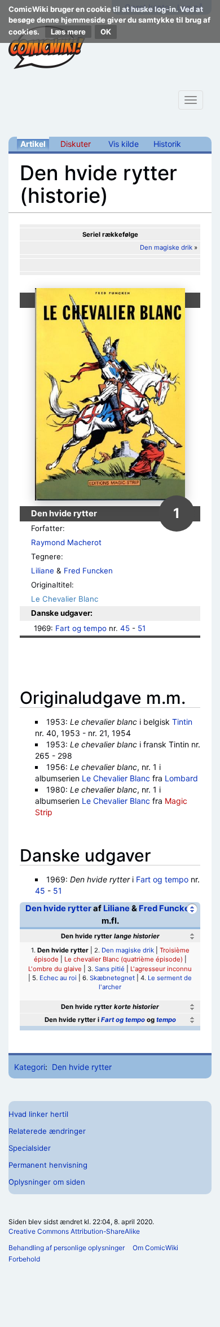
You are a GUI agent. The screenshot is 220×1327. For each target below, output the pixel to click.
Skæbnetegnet (112, 978)
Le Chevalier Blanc (64, 598)
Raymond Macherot (66, 542)
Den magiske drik (166, 247)
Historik (167, 144)
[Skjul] (192, 908)
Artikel (33, 144)
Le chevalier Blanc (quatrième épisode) (123, 959)
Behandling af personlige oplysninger (66, 1247)
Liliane (42, 570)
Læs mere (68, 31)
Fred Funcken (88, 570)
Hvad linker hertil (38, 1114)
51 (142, 628)
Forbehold (24, 1259)
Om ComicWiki (155, 1247)
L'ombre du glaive (55, 969)
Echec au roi (58, 978)
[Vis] (192, 1007)
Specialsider (29, 1147)
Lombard (181, 778)
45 (125, 628)
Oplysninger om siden (46, 1181)
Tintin (182, 721)
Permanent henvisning (47, 1164)
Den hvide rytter (58, 908)
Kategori (29, 1067)
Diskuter (75, 144)
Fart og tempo (81, 628)
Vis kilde (123, 144)
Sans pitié (110, 969)
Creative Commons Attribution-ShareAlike (74, 1231)
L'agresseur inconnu (161, 969)
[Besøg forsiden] (46, 47)
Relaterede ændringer (47, 1130)
